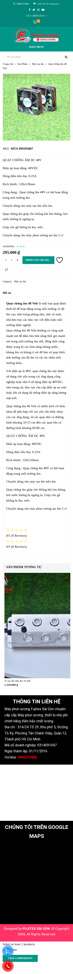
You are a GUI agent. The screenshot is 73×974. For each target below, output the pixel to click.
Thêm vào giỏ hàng (38, 260)
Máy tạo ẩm (38, 64)
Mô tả (7, 293)
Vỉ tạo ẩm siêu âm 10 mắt (17, 681)
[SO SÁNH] (6, 269)
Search (66, 56)
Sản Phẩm (22, 64)
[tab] (36, 294)
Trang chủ (8, 64)
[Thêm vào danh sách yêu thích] (59, 260)
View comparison (20, 958)
